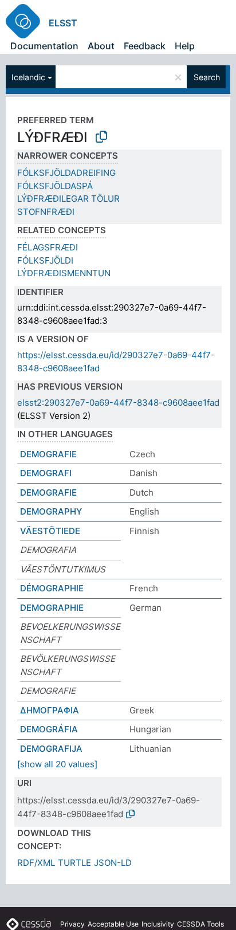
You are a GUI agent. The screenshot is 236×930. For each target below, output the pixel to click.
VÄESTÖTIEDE (50, 530)
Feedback (145, 46)
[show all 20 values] (57, 764)
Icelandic (28, 77)
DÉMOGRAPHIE (52, 588)
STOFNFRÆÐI (45, 211)
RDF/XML (36, 862)
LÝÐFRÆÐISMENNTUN (64, 273)
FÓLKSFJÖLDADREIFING (66, 172)
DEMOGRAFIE (48, 454)
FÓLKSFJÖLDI (45, 260)
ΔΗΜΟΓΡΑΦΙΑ (49, 710)
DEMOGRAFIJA (51, 748)
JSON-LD (113, 862)
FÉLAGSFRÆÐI (47, 247)
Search (207, 77)
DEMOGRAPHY (51, 511)
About (101, 46)
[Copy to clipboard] (101, 137)
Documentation (44, 46)
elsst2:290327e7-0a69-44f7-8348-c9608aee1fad (118, 402)
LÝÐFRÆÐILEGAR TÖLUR (68, 198)
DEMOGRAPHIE (52, 607)
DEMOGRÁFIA (49, 729)
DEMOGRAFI (46, 473)
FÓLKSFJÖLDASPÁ (55, 185)
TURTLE (74, 862)
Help (185, 46)
